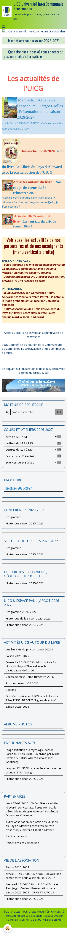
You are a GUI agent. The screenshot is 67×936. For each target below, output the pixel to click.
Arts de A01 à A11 (33, 437)
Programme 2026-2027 (21, 612)
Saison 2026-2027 (17, 656)
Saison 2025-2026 (17, 706)
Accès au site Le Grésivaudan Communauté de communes (33, 334)
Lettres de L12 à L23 (33, 443)
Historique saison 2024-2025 (25, 625)
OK (59, 412)
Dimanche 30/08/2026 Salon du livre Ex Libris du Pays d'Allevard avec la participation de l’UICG (31, 666)
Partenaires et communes (22, 843)
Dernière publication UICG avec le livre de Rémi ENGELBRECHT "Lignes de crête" (32, 698)
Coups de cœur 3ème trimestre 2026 (30, 677)
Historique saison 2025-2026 (25, 523)
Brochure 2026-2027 (18, 488)
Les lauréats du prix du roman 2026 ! (29, 649)
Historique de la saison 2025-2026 (28, 618)
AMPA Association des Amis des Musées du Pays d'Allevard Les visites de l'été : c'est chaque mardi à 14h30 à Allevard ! (32, 826)
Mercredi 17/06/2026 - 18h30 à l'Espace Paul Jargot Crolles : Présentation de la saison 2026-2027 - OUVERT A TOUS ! (32, 888)
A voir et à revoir (16, 836)
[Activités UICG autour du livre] (13, 216)
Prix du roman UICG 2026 (22, 683)
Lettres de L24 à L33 (33, 449)
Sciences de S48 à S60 (33, 462)
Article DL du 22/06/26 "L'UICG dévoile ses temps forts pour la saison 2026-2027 (33, 876)
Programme (13, 517)
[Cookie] (7, 928)
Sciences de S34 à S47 (33, 456)
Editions (11, 690)
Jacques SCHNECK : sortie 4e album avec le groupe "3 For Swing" (33, 770)
